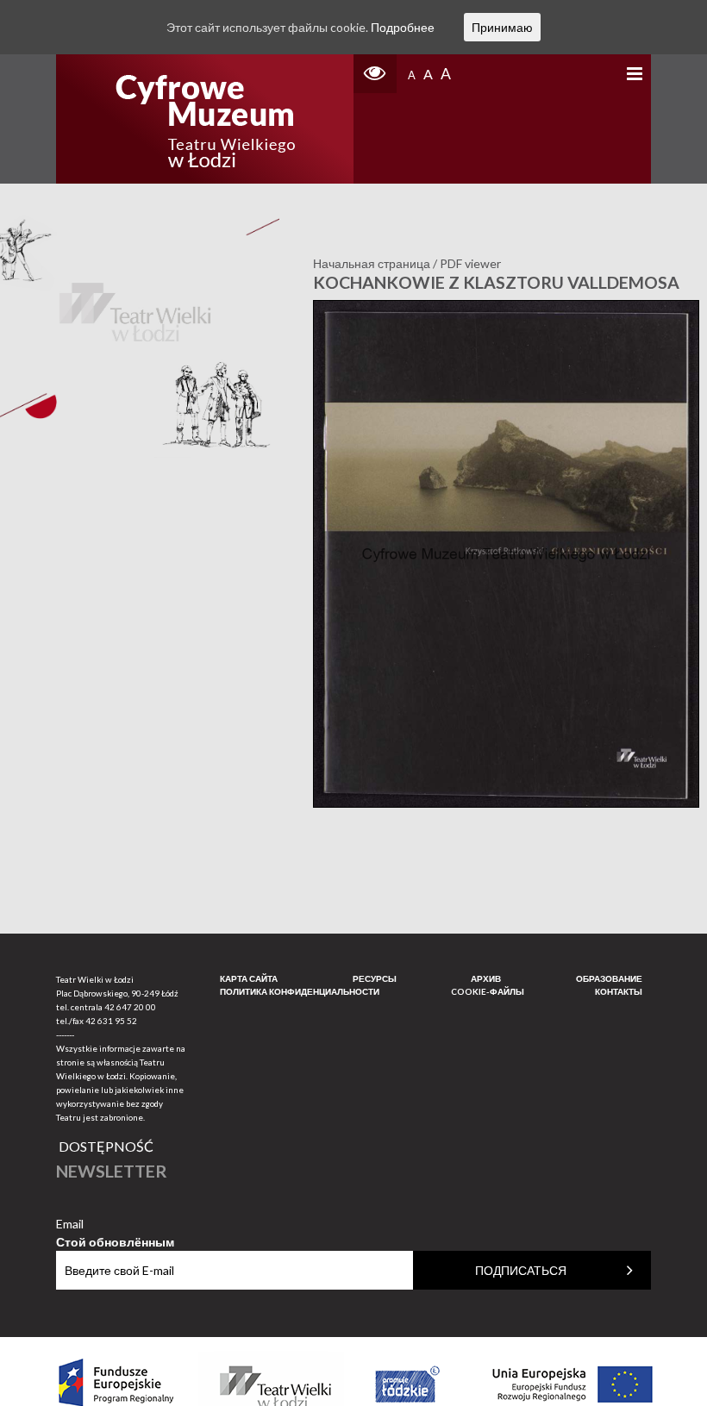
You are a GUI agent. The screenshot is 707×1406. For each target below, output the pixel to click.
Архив (486, 978)
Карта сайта (249, 978)
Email (115, 1224)
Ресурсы (375, 978)
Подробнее (403, 27)
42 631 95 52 (111, 1020)
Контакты (618, 991)
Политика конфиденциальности (299, 991)
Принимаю (502, 27)
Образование (609, 978)
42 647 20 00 (130, 1007)
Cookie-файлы (487, 991)
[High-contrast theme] (375, 73)
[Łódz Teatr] (205, 119)
